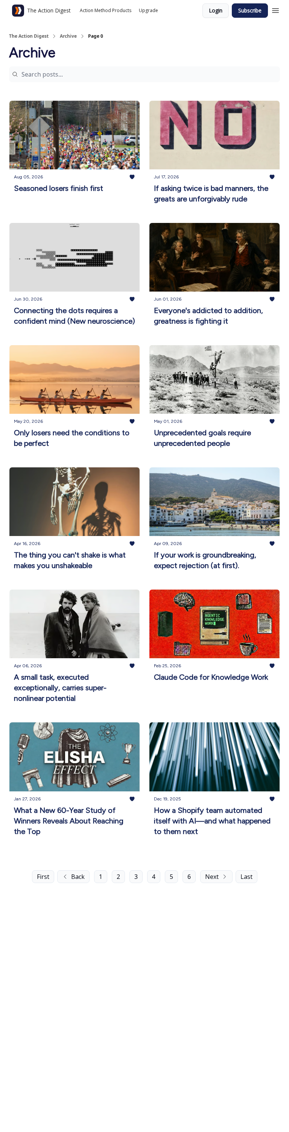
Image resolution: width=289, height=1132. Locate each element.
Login (215, 10)
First (43, 876)
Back (78, 876)
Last (246, 876)
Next (212, 876)
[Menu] (275, 9)
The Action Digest (29, 36)
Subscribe (250, 10)
